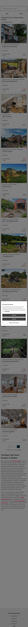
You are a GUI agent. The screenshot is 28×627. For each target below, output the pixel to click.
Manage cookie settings (14, 322)
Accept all (14, 318)
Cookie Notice (7, 311)
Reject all (14, 315)
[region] (14, 313)
